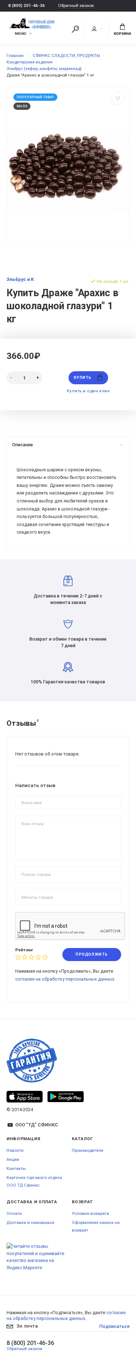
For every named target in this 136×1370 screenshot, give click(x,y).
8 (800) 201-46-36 (26, 5)
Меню (20, 34)
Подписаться (114, 1326)
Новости (15, 1150)
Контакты (16, 1168)
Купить (82, 377)
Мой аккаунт (97, 29)
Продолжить (91, 954)
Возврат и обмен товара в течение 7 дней (68, 642)
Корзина (122, 34)
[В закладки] (117, 98)
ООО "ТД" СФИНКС (36, 1124)
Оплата (14, 1213)
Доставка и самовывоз (30, 1222)
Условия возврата (90, 1213)
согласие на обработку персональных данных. (65, 979)
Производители (87, 1150)
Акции (13, 1159)
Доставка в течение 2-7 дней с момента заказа (68, 599)
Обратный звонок (76, 5)
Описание (22, 444)
